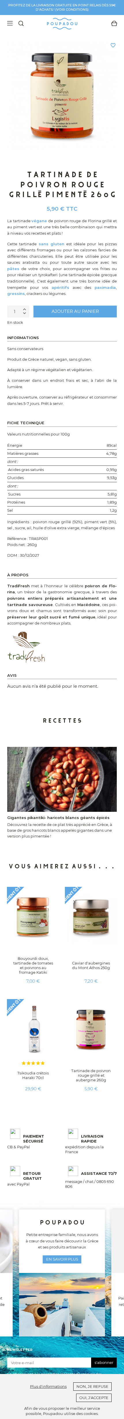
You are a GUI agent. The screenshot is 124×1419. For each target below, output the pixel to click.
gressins (16, 293)
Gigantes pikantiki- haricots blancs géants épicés (58, 817)
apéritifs (60, 287)
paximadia (105, 287)
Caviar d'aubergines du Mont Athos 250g (91, 965)
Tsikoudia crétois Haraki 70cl (33, 1075)
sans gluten (51, 244)
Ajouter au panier (75, 311)
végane (39, 220)
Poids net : (17, 544)
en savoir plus (62, 1259)
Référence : (17, 538)
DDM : (13, 555)
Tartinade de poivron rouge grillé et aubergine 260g (91, 1075)
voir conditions (72, 10)
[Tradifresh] (26, 646)
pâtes (13, 268)
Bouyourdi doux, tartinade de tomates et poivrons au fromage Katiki (33, 965)
